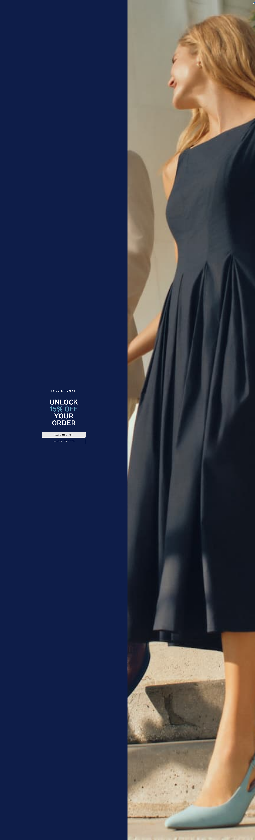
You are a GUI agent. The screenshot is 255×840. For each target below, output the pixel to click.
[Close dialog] (253, 3)
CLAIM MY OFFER (63, 435)
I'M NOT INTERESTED (64, 441)
